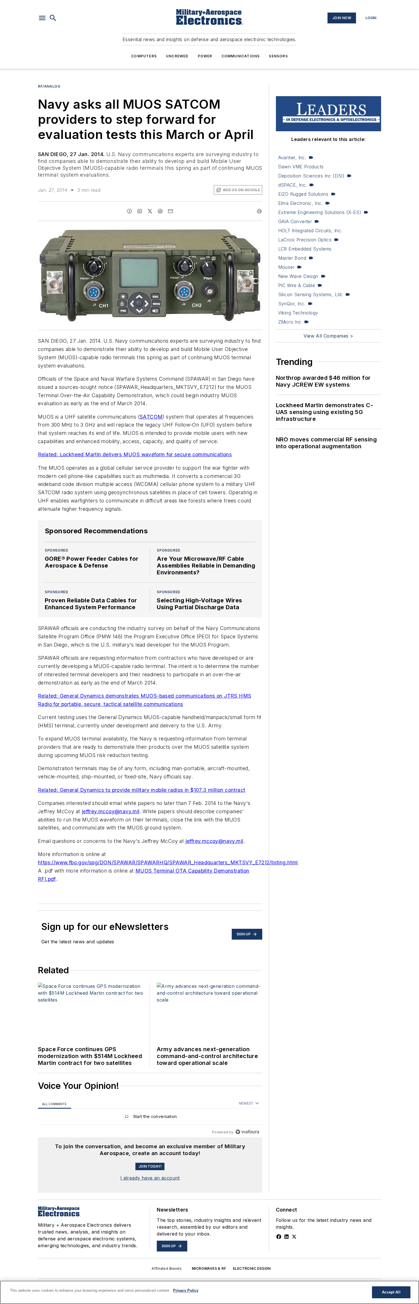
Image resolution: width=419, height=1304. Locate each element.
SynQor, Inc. (292, 303)
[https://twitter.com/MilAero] (294, 1237)
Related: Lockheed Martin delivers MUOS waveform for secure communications (135, 454)
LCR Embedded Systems (305, 249)
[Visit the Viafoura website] (247, 1131)
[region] (150, 1117)
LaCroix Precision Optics (305, 240)
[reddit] (160, 211)
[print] (259, 211)
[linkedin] (140, 211)
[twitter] (150, 211)
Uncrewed (177, 56)
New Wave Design (298, 276)
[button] (42, 18)
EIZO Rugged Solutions (303, 194)
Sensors (278, 56)
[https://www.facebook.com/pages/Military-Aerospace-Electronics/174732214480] (279, 1237)
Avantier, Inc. (292, 157)
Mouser (286, 267)
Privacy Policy (185, 1290)
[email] (170, 211)
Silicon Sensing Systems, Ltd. (310, 294)
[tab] (54, 1103)
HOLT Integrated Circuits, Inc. (310, 230)
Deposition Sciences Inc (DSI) (311, 176)
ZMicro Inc (290, 322)
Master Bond (292, 258)
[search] (53, 18)
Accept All (391, 1292)
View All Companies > (328, 336)
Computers (144, 56)
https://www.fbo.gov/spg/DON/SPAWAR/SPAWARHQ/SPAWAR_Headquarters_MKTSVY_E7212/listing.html (168, 862)
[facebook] (129, 211)
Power (205, 56)
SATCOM (151, 417)
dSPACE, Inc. (292, 185)
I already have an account (150, 1178)
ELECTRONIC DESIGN (252, 1268)
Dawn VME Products (301, 166)
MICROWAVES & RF (209, 1268)
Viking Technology (298, 313)
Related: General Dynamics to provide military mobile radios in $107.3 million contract (141, 790)
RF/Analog (49, 86)
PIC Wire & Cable (296, 285)
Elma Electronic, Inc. (300, 203)
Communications (240, 56)
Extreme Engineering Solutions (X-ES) (319, 212)
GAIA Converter (295, 221)
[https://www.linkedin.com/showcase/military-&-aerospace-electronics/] (286, 1237)
